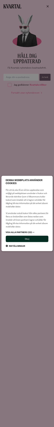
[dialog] (27, 213)
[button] (27, 232)
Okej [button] (27, 238)
